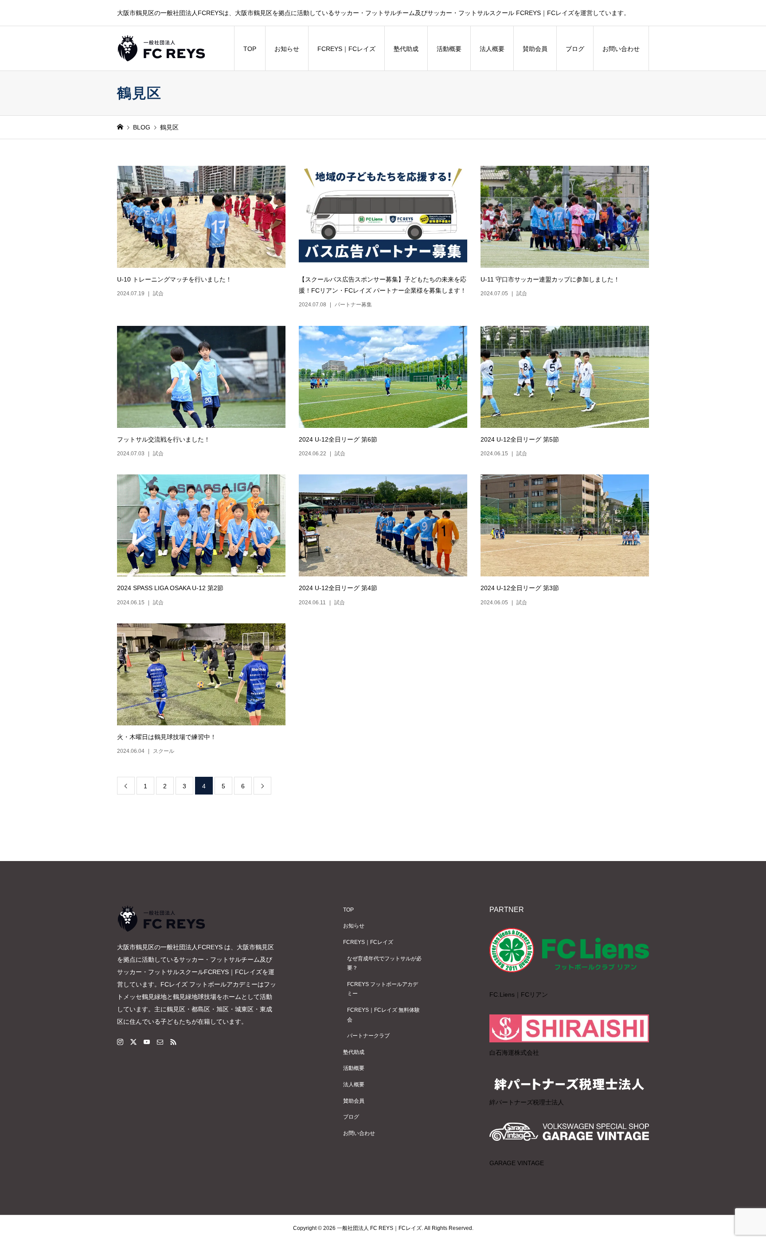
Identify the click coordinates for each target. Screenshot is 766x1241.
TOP (249, 48)
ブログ (575, 48)
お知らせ (286, 48)
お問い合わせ (621, 48)
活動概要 (449, 48)
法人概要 (492, 48)
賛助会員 (535, 48)
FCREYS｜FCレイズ (346, 48)
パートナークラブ (368, 1036)
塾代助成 (406, 48)
